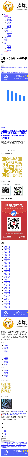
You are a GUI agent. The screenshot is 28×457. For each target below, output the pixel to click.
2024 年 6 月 (7, 287)
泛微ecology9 (15, 442)
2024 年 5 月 (7, 288)
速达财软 (9, 25)
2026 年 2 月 (7, 255)
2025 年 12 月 (7, 259)
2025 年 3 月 (7, 273)
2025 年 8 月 (7, 265)
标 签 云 (6, 348)
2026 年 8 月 (7, 246)
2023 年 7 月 (7, 304)
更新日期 (7, 72)
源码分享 (6, 373)
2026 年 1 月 (7, 257)
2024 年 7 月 (7, 285)
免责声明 (9, 45)
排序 (2, 71)
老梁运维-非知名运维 (17, 411)
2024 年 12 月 (7, 277)
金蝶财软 (9, 17)
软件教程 (6, 370)
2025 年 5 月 (7, 270)
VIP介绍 (6, 347)
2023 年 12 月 (7, 296)
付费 (6, 67)
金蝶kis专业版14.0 (20, 445)
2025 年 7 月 (7, 266)
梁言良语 (6, 39)
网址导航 (6, 350)
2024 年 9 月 (7, 282)
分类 (5, 431)
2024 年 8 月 (7, 284)
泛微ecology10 (21, 442)
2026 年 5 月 (7, 251)
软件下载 (6, 372)
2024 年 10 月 (7, 281)
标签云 (5, 42)
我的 (5, 434)
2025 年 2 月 (7, 274)
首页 (5, 14)
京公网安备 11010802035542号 (10, 414)
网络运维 (6, 37)
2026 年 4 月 (7, 252)
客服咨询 (6, 351)
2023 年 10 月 (7, 300)
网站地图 (6, 364)
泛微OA (9, 22)
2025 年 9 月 (7, 263)
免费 (4, 67)
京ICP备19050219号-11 (20, 413)
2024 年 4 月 (7, 290)
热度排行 (22, 72)
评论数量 (12, 72)
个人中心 (6, 345)
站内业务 (9, 48)
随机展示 (17, 72)
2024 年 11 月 (7, 279)
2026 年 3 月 (7, 254)
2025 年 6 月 (7, 268)
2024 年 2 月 (7, 293)
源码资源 (6, 30)
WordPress (9, 33)
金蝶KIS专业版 (12, 445)
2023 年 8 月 (7, 303)
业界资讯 (6, 40)
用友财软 (9, 19)
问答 (5, 433)
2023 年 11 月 (7, 298)
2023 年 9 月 (7, 301)
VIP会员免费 (11, 67)
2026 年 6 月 (7, 249)
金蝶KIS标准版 (17, 446)
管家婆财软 (10, 20)
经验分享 (9, 27)
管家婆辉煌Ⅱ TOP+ (17, 443)
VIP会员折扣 (17, 67)
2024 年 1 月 (7, 295)
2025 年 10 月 (7, 262)
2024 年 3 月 (7, 292)
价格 (2, 66)
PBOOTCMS (10, 31)
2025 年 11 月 (7, 260)
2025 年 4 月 (7, 271)
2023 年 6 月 (7, 306)
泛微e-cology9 (8, 442)
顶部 (5, 436)
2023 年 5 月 (7, 307)
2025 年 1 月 (7, 276)
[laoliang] (4, 150)
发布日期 (3, 72)
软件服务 (9, 50)
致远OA (9, 23)
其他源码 (9, 36)
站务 (5, 43)
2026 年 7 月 (7, 248)
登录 (2, 54)
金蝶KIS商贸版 (10, 446)
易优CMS (9, 34)
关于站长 (9, 47)
